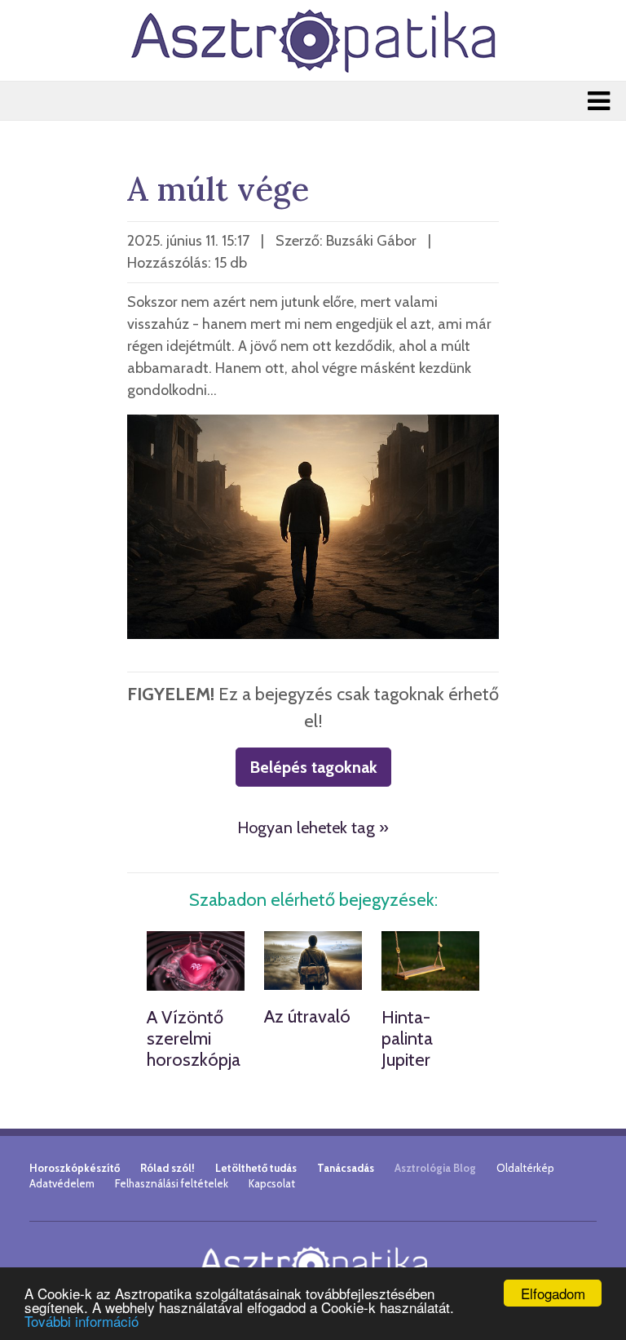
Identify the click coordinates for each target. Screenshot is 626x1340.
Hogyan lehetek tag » (313, 827)
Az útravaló (307, 1016)
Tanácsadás (345, 1167)
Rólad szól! (167, 1167)
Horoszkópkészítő (74, 1167)
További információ (81, 1321)
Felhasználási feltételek (171, 1183)
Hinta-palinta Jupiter (407, 1039)
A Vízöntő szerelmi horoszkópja (193, 1039)
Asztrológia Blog (435, 1167)
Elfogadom (553, 1293)
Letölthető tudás (256, 1167)
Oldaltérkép (525, 1167)
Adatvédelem (62, 1183)
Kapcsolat (272, 1183)
